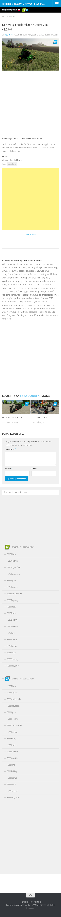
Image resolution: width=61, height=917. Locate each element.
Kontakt (37, 901)
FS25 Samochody (14, 593)
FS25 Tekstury (12, 659)
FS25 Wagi (11, 652)
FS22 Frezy (11, 738)
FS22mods (8, 35)
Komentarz (10, 449)
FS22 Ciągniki (12, 692)
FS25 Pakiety (12, 639)
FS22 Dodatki (8, 16)
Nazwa (8, 468)
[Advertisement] (30, 103)
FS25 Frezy (11, 606)
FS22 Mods (35, 905)
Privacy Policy (26, 901)
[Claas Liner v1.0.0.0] (44, 407)
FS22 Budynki (12, 751)
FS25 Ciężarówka (14, 567)
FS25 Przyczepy (13, 574)
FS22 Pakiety (12, 771)
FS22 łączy (11, 712)
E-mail (34, 468)
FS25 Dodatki (12, 613)
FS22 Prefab (12, 777)
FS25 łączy (11, 580)
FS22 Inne (11, 764)
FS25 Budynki (12, 619)
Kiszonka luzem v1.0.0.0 (12, 417)
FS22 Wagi (11, 784)
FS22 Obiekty (12, 758)
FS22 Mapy (11, 686)
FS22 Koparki (12, 718)
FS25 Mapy (11, 554)
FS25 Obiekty (12, 626)
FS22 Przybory (13, 797)
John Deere (12, 164)
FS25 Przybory (13, 665)
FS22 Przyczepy (13, 705)
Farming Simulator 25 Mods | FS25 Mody (24, 3)
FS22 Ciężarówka (14, 699)
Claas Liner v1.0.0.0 (38, 417)
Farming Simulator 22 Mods (18, 905)
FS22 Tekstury (12, 791)
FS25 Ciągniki (12, 560)
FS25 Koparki (12, 587)
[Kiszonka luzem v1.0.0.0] (16, 407)
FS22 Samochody (14, 725)
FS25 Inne (11, 633)
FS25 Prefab (12, 646)
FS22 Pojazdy (12, 732)
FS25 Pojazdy (12, 600)
